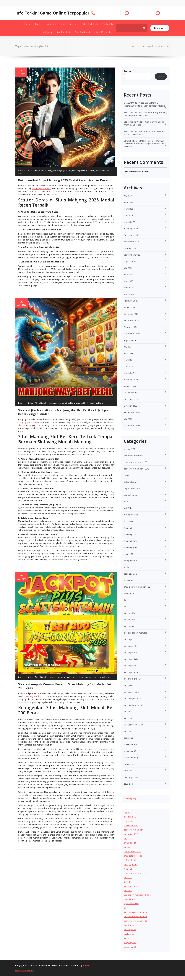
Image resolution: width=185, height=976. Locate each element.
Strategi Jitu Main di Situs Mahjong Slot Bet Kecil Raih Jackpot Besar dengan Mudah (63, 412)
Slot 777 (128, 877)
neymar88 (129, 554)
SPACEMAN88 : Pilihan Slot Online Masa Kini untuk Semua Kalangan (144, 132)
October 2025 (130, 248)
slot (125, 838)
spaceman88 (130, 751)
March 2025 (129, 294)
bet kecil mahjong (45, 170)
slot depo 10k (130, 646)
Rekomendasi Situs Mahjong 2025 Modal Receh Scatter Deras (63, 180)
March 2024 (129, 373)
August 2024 (130, 340)
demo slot (129, 821)
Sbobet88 (107, 23)
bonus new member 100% (136, 468)
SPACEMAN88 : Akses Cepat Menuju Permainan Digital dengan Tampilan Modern (144, 104)
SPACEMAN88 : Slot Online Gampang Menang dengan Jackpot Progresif (145, 113)
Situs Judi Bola (90, 23)
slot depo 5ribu (131, 672)
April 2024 (129, 366)
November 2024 (132, 320)
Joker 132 (128, 501)
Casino (38, 23)
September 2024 (132, 333)
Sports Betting (131, 757)
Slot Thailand (82, 32)
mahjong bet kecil (79, 170)
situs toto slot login (133, 855)
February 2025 (131, 300)
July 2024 (128, 346)
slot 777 (128, 606)
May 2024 (128, 359)
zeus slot (128, 783)
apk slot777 (129, 449)
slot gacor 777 (131, 834)
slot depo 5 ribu (131, 659)
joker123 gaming (103, 32)
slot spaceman (131, 886)
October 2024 (130, 327)
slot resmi (128, 718)
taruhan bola (130, 764)
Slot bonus (129, 626)
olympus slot (130, 842)
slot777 (127, 731)
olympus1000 (130, 560)
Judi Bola (52, 23)
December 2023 (131, 392)
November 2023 (132, 399)
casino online (130, 899)
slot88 (127, 847)
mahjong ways (74, 403)
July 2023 (128, 419)
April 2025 (129, 287)
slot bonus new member (135, 632)
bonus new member (133, 829)
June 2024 (128, 353)
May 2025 (128, 281)
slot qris (128, 711)
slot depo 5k (130, 665)
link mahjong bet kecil (62, 170)
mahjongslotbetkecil (41, 188)
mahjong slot (72, 677)
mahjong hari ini (95, 170)
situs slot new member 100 (137, 586)
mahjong (128, 527)
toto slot (128, 770)
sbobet (127, 567)
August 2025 (130, 261)
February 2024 (131, 379)
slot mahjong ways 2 (134, 705)
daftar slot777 (131, 481)
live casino (129, 521)
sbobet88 (128, 580)
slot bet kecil (86, 403)
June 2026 (128, 202)
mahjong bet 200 (44, 677)
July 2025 (128, 268)
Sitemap (73, 23)
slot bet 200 (130, 613)
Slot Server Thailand (133, 724)
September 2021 (132, 425)
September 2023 (132, 412)
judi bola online (131, 514)
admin (22, 170)
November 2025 (132, 241)
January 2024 (130, 386)
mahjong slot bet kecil (28, 422)
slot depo (128, 639)
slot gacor (128, 685)
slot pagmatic (130, 864)
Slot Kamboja (63, 32)
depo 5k (128, 812)
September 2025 (132, 254)
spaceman (129, 737)
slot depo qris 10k (132, 678)
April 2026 (129, 215)
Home (27, 23)
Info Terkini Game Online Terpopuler (52, 13)
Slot (63, 23)
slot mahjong (97, 403)
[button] (144, 28)
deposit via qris (131, 494)
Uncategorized (131, 777)
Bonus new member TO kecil (137, 894)
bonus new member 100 (135, 462)
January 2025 (130, 307)
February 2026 (131, 228)
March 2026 (129, 222)
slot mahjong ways (133, 698)
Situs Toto (129, 593)
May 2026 (128, 208)
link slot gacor (130, 925)
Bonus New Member (133, 455)
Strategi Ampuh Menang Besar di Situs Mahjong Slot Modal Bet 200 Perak (64, 686)
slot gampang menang (88, 677)
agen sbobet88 (131, 903)
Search (127, 71)
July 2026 (128, 195)
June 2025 (128, 274)
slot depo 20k (130, 652)
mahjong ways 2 (131, 547)
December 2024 (131, 313)
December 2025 (131, 235)
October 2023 (130, 405)
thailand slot (129, 933)
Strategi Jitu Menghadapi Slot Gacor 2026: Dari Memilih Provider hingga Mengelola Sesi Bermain (145, 143)
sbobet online (130, 573)
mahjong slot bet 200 (35, 696)
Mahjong (47, 32)
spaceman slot (131, 744)
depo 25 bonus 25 (132, 488)
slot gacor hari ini (132, 691)
